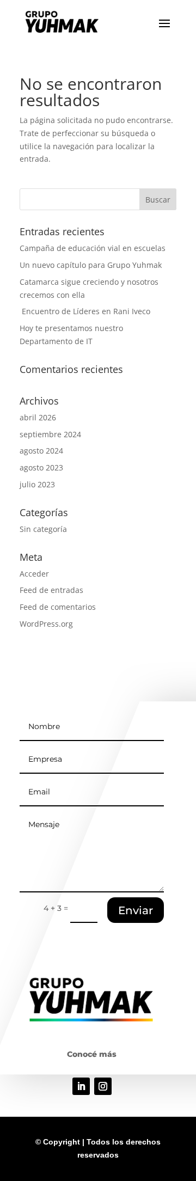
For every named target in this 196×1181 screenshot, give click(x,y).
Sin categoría (43, 529)
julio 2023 (37, 484)
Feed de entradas (51, 590)
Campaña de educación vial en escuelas (93, 248)
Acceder (34, 573)
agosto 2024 (41, 450)
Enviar (135, 910)
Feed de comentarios (58, 607)
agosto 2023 (41, 467)
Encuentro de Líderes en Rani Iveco (85, 311)
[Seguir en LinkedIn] (81, 1086)
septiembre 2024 (50, 434)
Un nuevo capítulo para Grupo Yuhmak (91, 265)
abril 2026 (38, 417)
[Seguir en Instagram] (103, 1086)
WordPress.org (46, 624)
